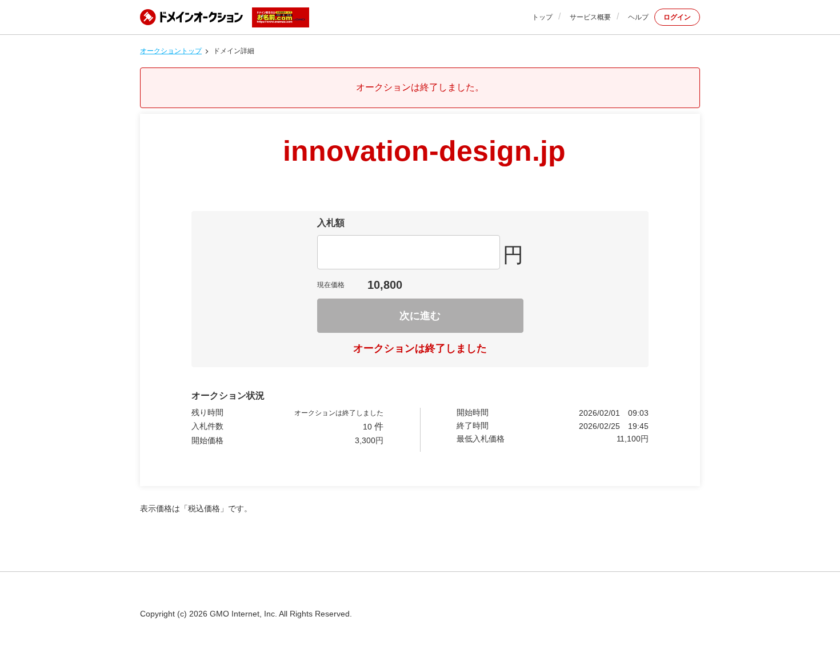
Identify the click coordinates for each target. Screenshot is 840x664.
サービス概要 (590, 17)
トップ (542, 17)
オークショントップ (171, 51)
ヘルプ (638, 17)
